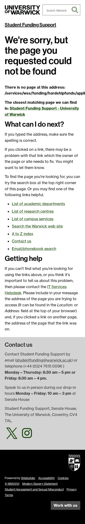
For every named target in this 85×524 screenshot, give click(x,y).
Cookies (63, 478)
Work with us (65, 505)
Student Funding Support (30, 25)
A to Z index (22, 233)
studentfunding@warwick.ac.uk (44, 360)
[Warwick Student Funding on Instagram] (27, 435)
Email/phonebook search (34, 248)
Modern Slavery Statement (40, 483)
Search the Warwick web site (37, 226)
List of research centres (33, 211)
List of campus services (32, 219)
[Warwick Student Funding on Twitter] (12, 435)
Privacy (71, 489)
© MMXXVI (12, 483)
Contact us (21, 241)
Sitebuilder (28, 478)
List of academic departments (38, 203)
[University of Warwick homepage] (22, 10)
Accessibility (46, 478)
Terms (9, 495)
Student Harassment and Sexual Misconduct (34, 489)
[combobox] (61, 9)
